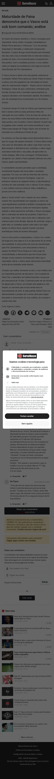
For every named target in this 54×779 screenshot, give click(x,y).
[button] (27, 383)
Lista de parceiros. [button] (37, 397)
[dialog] (27, 389)
